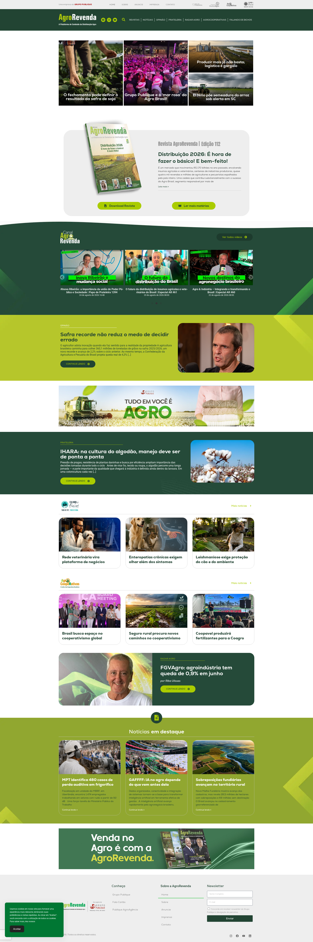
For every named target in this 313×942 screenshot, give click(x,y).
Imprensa (154, 4)
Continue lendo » (70, 810)
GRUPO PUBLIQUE (83, 4)
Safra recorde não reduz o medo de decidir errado (114, 337)
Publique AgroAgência (125, 909)
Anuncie (138, 4)
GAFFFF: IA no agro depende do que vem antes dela (154, 782)
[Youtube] (115, 20)
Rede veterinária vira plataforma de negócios (83, 559)
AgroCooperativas (214, 19)
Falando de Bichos (241, 19)
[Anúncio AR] (156, 868)
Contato (170, 4)
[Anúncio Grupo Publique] (156, 425)
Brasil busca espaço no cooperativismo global (82, 635)
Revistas (134, 19)
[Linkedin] (250, 936)
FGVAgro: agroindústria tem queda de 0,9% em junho (196, 670)
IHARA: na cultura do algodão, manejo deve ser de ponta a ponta (120, 454)
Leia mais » (163, 186)
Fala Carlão (119, 902)
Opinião (160, 19)
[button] (62, 277)
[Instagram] (109, 20)
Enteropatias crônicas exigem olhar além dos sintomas (155, 559)
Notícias (148, 19)
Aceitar (17, 928)
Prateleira (175, 19)
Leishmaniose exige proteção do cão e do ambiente (222, 559)
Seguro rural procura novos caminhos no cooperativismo (154, 635)
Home (112, 4)
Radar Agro (192, 19)
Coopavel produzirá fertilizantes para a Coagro (220, 635)
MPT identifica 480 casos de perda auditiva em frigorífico (87, 782)
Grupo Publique (121, 894)
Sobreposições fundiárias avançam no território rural (220, 782)
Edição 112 (210, 143)
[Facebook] (103, 20)
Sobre (125, 4)
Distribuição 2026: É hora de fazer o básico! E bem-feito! (194, 157)
